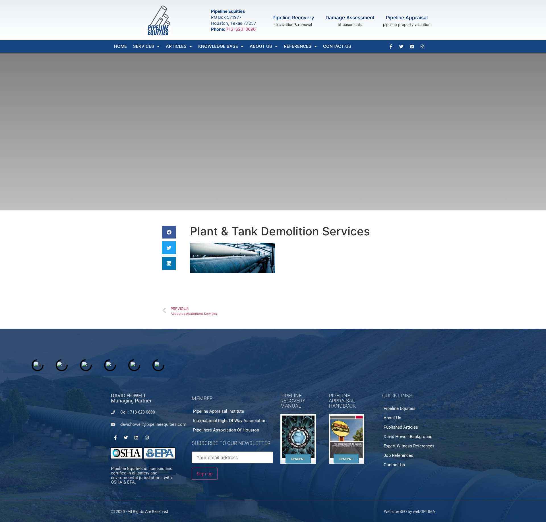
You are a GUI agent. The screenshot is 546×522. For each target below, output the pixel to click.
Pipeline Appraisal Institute (218, 411)
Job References (398, 455)
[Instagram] (422, 46)
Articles (176, 46)
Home (120, 46)
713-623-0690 (241, 29)
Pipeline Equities (399, 408)
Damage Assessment (350, 17)
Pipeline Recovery (293, 17)
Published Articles (401, 427)
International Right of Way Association (229, 420)
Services (143, 46)
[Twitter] (401, 46)
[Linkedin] (412, 46)
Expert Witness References (409, 446)
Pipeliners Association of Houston (226, 430)
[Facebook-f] (390, 46)
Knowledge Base (218, 46)
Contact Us (337, 46)
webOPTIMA (424, 511)
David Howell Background (408, 436)
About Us (261, 46)
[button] (169, 232)
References (297, 46)
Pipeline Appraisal (407, 17)
